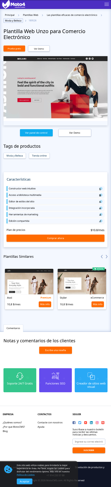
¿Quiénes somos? (12, 422)
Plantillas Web (30, 15)
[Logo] (11, 4)
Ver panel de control (36, 132)
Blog (5, 431)
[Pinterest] (102, 422)
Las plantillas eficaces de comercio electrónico (72, 15)
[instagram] (97, 422)
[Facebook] (74, 422)
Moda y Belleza (13, 20)
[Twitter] (79, 422)
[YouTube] (85, 422)
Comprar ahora (55, 238)
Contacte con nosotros (50, 422)
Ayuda (41, 426)
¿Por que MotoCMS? (14, 426)
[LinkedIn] (91, 422)
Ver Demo (39, 48)
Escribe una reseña (55, 350)
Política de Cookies (26, 474)
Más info (45, 304)
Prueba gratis (14, 48)
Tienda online (39, 155)
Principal (9, 15)
